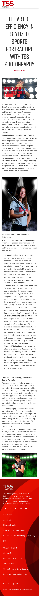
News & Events (9, 525)
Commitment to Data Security (15, 569)
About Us (7, 520)
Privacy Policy (7, 584)
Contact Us (7, 553)
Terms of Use (8, 564)
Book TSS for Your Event (13, 558)
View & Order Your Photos (14, 530)
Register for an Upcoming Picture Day (19, 536)
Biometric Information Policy (15, 574)
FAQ (5, 541)
